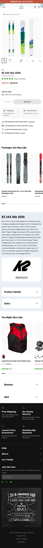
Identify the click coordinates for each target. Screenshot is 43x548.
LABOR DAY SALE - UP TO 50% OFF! (21, 1)
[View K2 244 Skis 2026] (4, 60)
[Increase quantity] (9, 102)
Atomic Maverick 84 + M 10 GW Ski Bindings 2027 (16, 192)
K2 (3, 70)
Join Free (31, 121)
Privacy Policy (21, 535)
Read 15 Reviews (20, 79)
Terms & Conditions (21, 539)
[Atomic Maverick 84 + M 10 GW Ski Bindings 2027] (17, 168)
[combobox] (21, 14)
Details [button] (30, 125)
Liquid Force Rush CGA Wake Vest (16, 361)
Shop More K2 (21, 277)
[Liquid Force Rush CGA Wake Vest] (17, 338)
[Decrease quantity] (4, 102)
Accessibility (21, 542)
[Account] (35, 7)
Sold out (27, 102)
